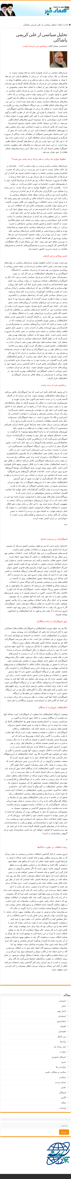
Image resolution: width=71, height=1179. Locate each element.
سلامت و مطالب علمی (55, 1072)
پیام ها (63, 1041)
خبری (63, 1062)
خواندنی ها (61, 1067)
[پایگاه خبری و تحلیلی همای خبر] (35, 9)
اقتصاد (63, 1026)
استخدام (62, 1016)
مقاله (60, 24)
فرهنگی (62, 1092)
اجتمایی (62, 1001)
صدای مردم (60, 1082)
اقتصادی (62, 1031)
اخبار (64, 1006)
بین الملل (61, 1036)
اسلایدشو (61, 1021)
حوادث (63, 1052)
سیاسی (62, 1077)
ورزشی (62, 1107)
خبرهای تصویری (59, 1057)
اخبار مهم (61, 1011)
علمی (63, 1087)
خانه (66, 24)
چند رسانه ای (60, 1046)
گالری (63, 1097)
